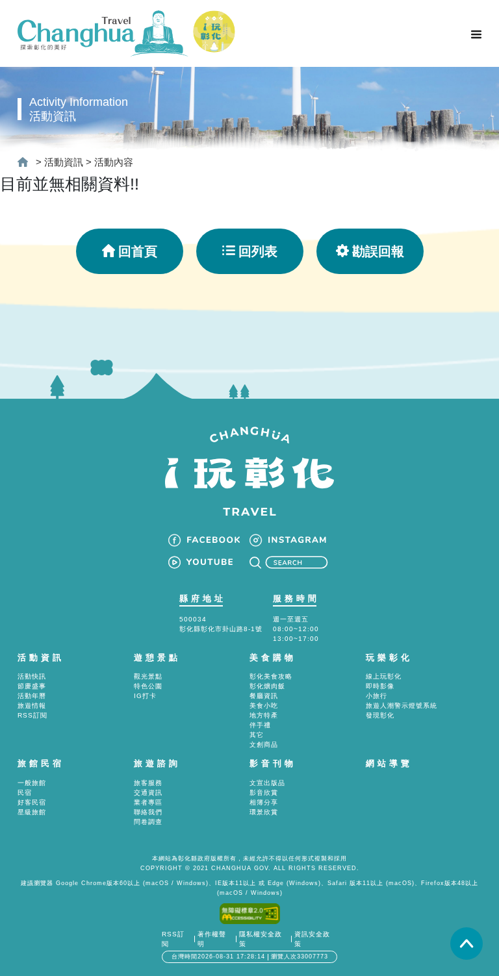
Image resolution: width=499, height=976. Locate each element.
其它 (257, 734)
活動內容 (113, 162)
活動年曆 (32, 695)
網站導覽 (389, 763)
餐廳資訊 (264, 695)
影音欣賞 (264, 792)
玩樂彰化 (389, 657)
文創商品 (264, 744)
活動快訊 (32, 676)
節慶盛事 (32, 686)
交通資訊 (148, 792)
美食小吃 (264, 705)
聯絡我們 (148, 812)
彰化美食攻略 (271, 676)
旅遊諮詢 (157, 763)
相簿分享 (264, 802)
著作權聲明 (212, 939)
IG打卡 (145, 695)
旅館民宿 (41, 763)
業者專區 (148, 802)
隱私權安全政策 (260, 939)
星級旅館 (32, 812)
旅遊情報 (32, 705)
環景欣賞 (264, 812)
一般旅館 (32, 782)
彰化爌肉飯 (267, 686)
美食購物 (273, 657)
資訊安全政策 (312, 939)
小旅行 (376, 695)
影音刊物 (273, 763)
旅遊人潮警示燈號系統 (401, 705)
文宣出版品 (267, 782)
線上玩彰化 (384, 676)
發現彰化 (380, 715)
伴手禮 (260, 725)
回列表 (257, 251)
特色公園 (148, 686)
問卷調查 (148, 821)
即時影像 (380, 686)
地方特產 (264, 715)
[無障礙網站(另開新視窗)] (250, 912)
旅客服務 (148, 782)
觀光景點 (148, 676)
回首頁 (137, 251)
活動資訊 (63, 162)
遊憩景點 (157, 657)
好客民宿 (32, 802)
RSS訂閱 (32, 715)
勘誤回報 (378, 251)
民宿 (25, 792)
